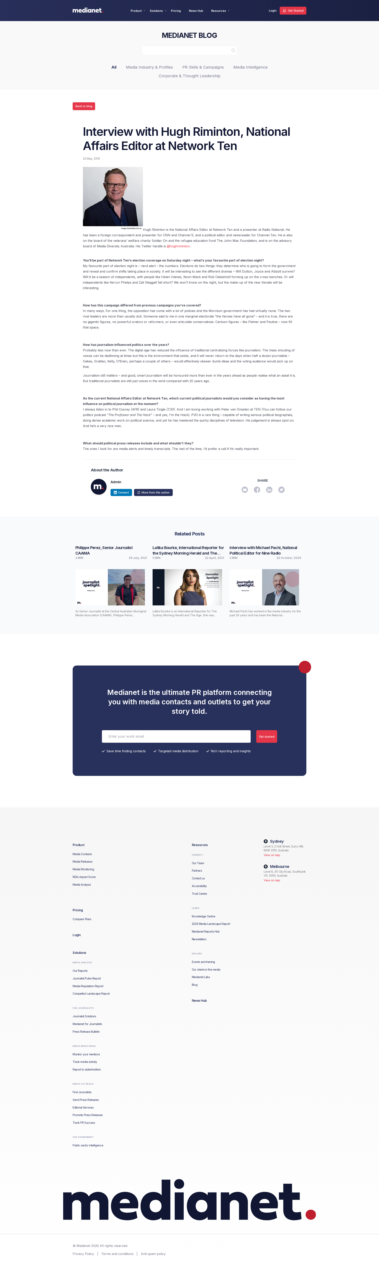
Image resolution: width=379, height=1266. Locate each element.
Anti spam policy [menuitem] (153, 1254)
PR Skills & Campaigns (203, 67)
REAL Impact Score (84, 877)
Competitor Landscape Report (91, 993)
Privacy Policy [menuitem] (83, 1254)
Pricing (176, 10)
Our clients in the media (206, 969)
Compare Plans (82, 919)
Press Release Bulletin (86, 1031)
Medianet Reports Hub (206, 931)
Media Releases (82, 861)
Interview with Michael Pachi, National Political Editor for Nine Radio (263, 550)
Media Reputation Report (88, 986)
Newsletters (199, 939)
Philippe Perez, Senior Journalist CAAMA (103, 550)
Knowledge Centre (203, 916)
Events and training (203, 961)
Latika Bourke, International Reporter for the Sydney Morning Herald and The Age (188, 550)
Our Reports (80, 970)
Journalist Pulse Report (87, 978)
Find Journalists (82, 1092)
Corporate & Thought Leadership (189, 76)
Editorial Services (83, 1107)
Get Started (296, 10)
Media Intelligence (250, 67)
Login (273, 10)
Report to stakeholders (87, 1069)
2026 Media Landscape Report (211, 923)
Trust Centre (199, 893)
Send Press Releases (86, 1099)
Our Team (198, 863)
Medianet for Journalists (87, 1024)
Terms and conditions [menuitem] (117, 1254)
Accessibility (199, 886)
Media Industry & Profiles (149, 67)
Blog (194, 984)
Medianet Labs (201, 977)
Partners (197, 870)
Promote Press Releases (88, 1115)
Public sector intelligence (88, 1145)
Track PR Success (84, 1122)
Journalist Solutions (84, 1016)
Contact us (198, 878)
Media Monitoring (83, 869)
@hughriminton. (178, 246)
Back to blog (83, 106)
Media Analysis (82, 884)
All (113, 67)
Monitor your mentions (86, 1054)
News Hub (196, 10)
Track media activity (85, 1061)
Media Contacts (82, 854)
